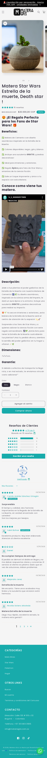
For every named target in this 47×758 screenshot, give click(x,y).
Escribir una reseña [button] (23, 456)
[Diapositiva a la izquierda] (18, 80)
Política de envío (33, 754)
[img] (7, 492)
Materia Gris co (15, 747)
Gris (6, 385)
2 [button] (20, 626)
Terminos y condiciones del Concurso (22, 700)
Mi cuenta (9, 695)
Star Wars (9, 662)
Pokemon (9, 668)
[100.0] (22, 470)
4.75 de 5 (29, 430)
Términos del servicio (17, 754)
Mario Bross (10, 657)
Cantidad (6, 390)
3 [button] (24, 626)
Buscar (8, 689)
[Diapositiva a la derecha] (28, 80)
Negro (16, 385)
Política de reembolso (17, 751)
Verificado (22, 479)
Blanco (29, 385)
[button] (3, 12)
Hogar (7, 673)
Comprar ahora (23, 410)
